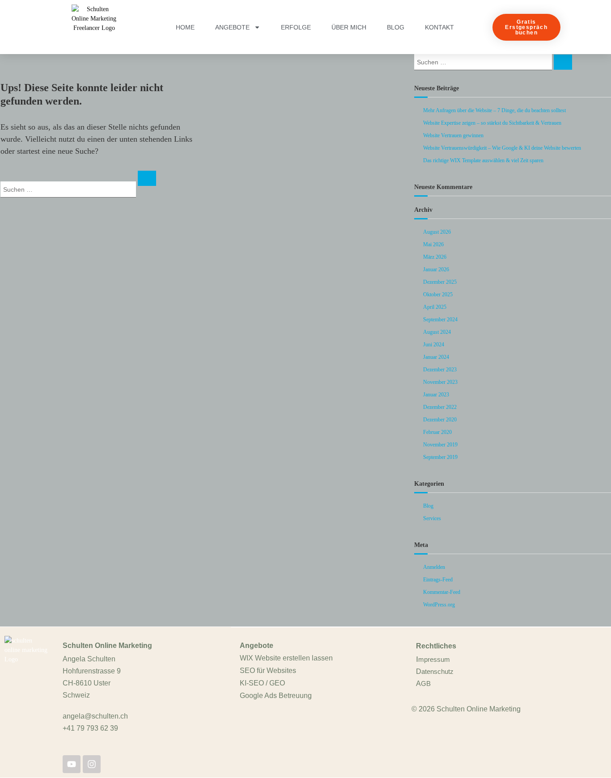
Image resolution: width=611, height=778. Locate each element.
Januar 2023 (436, 394)
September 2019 (440, 457)
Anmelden (434, 567)
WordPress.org (439, 604)
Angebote (232, 27)
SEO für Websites (268, 670)
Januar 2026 (436, 269)
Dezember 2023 (440, 369)
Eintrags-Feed (438, 579)
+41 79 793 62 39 (90, 728)
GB (426, 683)
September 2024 (440, 319)
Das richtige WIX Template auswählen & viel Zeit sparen (483, 160)
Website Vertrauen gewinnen (453, 135)
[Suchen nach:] (69, 188)
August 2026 (437, 232)
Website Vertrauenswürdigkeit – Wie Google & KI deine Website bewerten (502, 148)
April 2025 (434, 307)
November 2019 (440, 445)
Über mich (348, 27)
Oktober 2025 (438, 294)
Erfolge (296, 27)
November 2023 (440, 382)
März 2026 (434, 257)
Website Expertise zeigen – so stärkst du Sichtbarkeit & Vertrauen (492, 123)
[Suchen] (147, 178)
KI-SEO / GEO (262, 683)
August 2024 (437, 332)
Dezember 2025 (440, 282)
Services (432, 518)
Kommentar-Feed (441, 592)
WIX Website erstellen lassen (286, 658)
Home (185, 27)
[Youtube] (72, 764)
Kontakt (439, 27)
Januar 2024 (436, 357)
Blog (395, 27)
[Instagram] (92, 764)
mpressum (434, 659)
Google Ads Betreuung (276, 695)
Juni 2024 (433, 344)
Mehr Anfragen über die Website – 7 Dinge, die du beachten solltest (494, 110)
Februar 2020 (437, 432)
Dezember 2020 (440, 419)
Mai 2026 (433, 244)
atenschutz (437, 671)
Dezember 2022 (440, 407)
